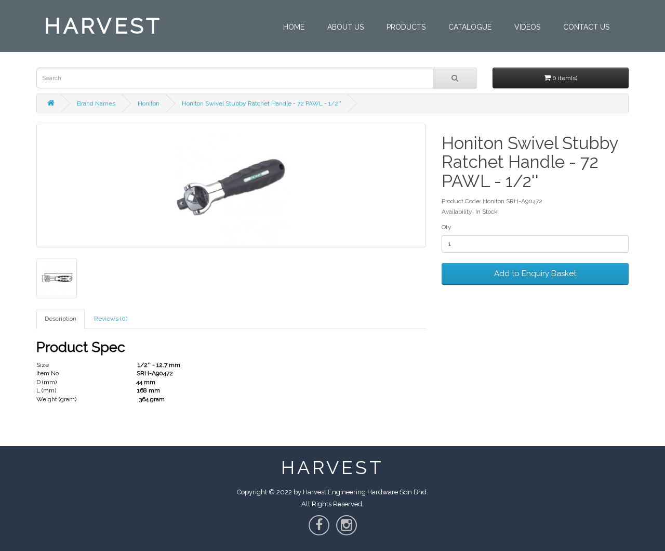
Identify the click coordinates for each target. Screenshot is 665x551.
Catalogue (469, 27)
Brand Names (96, 103)
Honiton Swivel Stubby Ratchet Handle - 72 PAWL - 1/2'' (261, 103)
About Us (345, 27)
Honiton (148, 103)
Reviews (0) (110, 318)
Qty (446, 227)
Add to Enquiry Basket (535, 273)
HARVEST (103, 25)
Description (60, 318)
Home (293, 27)
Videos (527, 27)
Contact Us (586, 27)
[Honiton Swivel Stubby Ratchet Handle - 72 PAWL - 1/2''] (231, 185)
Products (406, 27)
